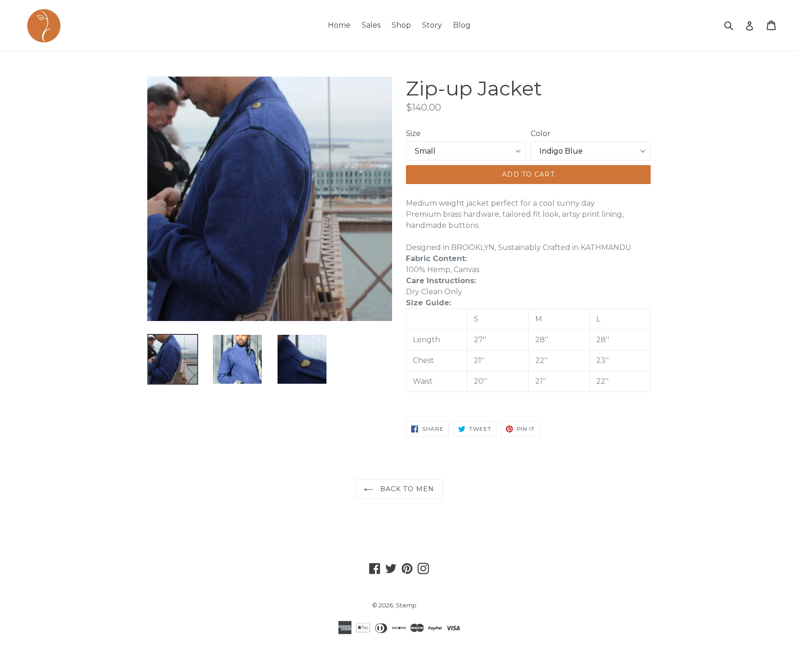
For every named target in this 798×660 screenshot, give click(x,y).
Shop (401, 25)
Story (432, 25)
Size (413, 133)
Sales (371, 25)
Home (339, 25)
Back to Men (406, 489)
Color (540, 133)
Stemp (406, 605)
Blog (462, 25)
